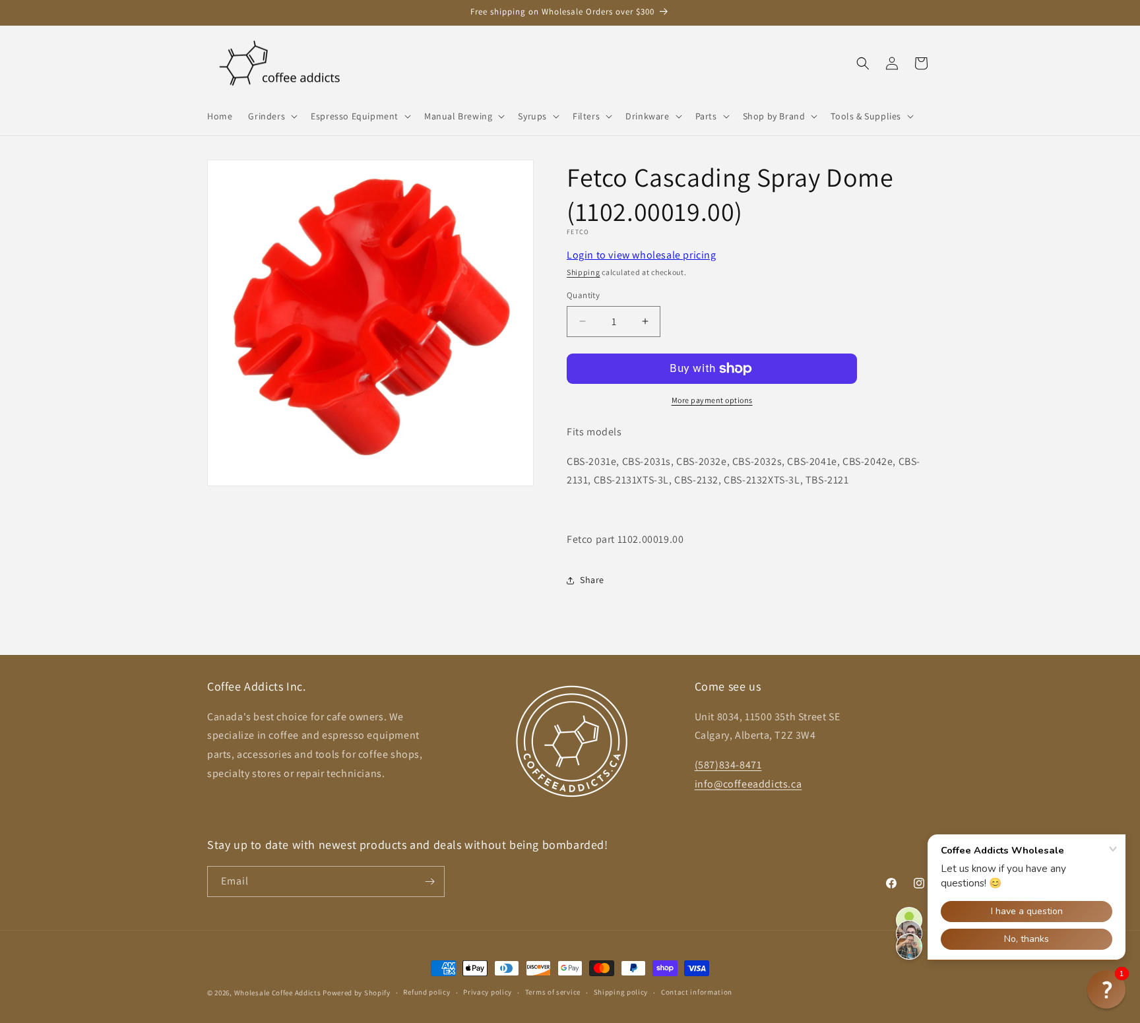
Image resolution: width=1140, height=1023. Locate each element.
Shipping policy (621, 992)
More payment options (712, 400)
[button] (271, 116)
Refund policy (426, 992)
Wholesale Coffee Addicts (277, 992)
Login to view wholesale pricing (641, 255)
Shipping (583, 272)
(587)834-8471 (728, 765)
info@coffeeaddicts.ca (748, 784)
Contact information (696, 992)
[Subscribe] (429, 881)
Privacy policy (487, 992)
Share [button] (592, 580)
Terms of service (553, 992)
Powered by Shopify (357, 992)
